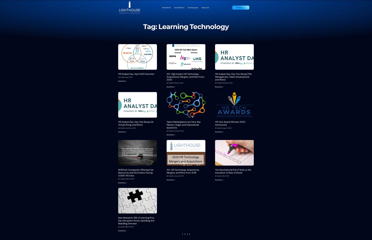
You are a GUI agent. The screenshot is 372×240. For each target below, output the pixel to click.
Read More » (122, 81)
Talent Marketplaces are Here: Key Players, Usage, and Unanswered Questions (184, 124)
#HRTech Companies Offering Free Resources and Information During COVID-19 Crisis (136, 172)
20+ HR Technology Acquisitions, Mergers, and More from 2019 (183, 171)
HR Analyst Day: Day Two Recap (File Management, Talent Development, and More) (233, 77)
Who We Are (166, 7)
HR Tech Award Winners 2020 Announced (230, 123)
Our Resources (193, 7)
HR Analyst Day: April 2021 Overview (136, 74)
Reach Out (205, 7)
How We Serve (179, 7)
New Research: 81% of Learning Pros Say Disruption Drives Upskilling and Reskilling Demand (136, 220)
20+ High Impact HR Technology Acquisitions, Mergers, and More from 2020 (185, 77)
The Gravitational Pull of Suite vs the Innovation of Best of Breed (233, 171)
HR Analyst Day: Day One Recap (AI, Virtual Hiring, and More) (136, 123)
